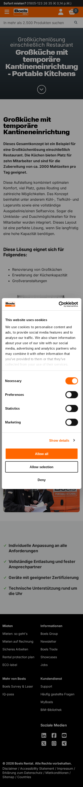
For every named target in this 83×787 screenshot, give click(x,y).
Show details (59, 440)
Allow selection (41, 467)
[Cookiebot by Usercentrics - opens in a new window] (59, 304)
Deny (42, 480)
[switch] (71, 394)
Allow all (41, 454)
